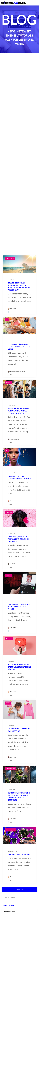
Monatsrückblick (10, 768)
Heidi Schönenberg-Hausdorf (17, 371)
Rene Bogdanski (14, 439)
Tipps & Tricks (10, 258)
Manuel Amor (13, 501)
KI (6, 320)
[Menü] (36, 2)
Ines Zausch (13, 308)
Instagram (9, 639)
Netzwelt (8, 382)
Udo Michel (13, 627)
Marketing (9, 512)
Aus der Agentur (10, 830)
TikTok (8, 703)
